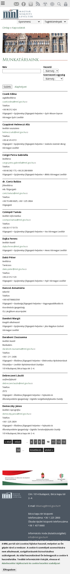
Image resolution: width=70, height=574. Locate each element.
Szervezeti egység (54, 74)
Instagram (30, 4)
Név (4, 67)
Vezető (47, 67)
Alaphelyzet (21, 86)
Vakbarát (45, 4)
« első (8, 441)
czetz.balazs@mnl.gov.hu (14, 193)
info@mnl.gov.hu (38, 537)
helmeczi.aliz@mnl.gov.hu (15, 132)
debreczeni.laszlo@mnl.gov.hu (17, 383)
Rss (37, 4)
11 (53, 441)
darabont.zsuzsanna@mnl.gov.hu (18, 349)
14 (18, 449)
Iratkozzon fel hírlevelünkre (16, 4)
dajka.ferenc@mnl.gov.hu (15, 246)
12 (58, 441)
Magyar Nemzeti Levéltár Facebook (23, 4)
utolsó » (49, 449)
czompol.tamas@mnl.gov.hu (16, 219)
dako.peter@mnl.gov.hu (14, 269)
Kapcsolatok (18, 27)
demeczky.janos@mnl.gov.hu (16, 413)
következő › (36, 449)
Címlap (6, 27)
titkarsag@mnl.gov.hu (47, 505)
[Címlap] (19, 13)
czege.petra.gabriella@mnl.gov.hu (19, 162)
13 (64, 441)
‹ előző (17, 441)
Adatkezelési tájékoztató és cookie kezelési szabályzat (31, 563)
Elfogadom (9, 569)
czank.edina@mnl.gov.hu (14, 101)
